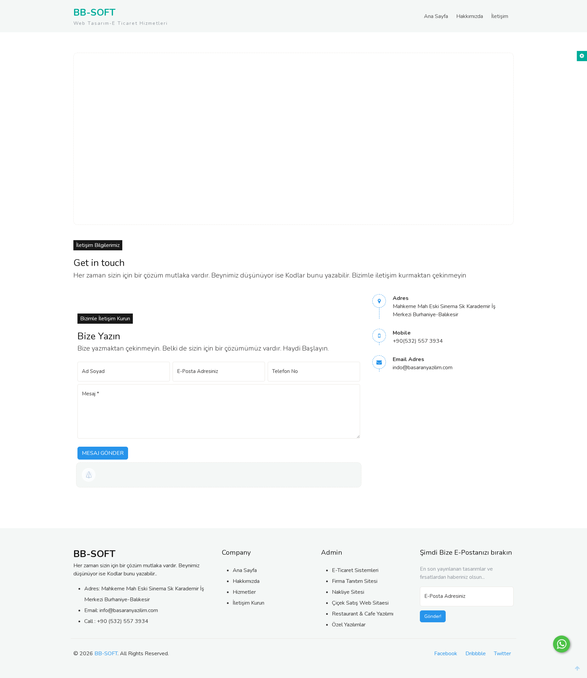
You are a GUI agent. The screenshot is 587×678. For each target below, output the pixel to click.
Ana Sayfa (436, 16)
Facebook (445, 653)
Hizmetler (244, 592)
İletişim (499, 16)
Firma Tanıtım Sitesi (354, 581)
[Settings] (582, 56)
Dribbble (475, 653)
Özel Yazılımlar (349, 624)
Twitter (502, 653)
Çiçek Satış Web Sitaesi (360, 603)
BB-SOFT (106, 653)
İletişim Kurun (248, 603)
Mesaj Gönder (103, 453)
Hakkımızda (469, 16)
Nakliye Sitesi (348, 592)
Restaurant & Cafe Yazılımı (362, 614)
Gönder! (432, 616)
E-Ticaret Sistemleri (355, 570)
